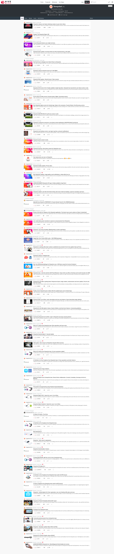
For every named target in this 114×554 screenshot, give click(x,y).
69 (48, 126)
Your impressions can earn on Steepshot (42, 157)
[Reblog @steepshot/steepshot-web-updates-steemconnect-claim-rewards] (51, 82)
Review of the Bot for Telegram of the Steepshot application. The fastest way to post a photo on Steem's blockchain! (60, 212)
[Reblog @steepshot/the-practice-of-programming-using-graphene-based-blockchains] (52, 390)
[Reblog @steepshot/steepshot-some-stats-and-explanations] (52, 443)
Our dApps (61, 2)
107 (48, 186)
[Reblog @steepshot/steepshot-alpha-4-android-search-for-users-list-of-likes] (51, 407)
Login (82, 2)
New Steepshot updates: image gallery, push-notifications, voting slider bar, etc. (51, 174)
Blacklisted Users (44, 12)
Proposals (47, 2)
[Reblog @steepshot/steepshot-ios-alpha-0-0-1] (53, 469)
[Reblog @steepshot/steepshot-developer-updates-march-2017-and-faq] (52, 530)
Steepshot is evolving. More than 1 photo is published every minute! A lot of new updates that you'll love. (57, 246)
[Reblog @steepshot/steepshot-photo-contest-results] (52, 143)
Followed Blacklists (59, 12)
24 (48, 55)
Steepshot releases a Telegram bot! (41, 255)
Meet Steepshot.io (37, 431)
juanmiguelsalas (29, 210)
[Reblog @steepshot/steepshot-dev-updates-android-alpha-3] (52, 452)
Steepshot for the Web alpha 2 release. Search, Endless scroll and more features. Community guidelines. (57, 308)
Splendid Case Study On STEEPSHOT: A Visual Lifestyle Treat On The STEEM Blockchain (53, 202)
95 (48, 195)
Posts (42, 2)
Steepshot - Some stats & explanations (42, 440)
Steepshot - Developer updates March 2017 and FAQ (45, 526)
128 (49, 286)
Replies (30, 18)
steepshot (28, 22)
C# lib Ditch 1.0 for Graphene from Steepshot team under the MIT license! (50, 474)
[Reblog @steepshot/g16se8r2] (51, 160)
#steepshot (36, 200)
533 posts (55, 11)
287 (49, 320)
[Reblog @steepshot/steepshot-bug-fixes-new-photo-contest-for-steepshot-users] (52, 152)
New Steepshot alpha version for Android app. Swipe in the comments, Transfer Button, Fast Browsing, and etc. (59, 105)
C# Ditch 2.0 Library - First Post (40, 414)
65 (48, 160)
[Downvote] (35, 27)
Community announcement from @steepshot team (45, 518)
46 (48, 108)
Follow (110, 6)
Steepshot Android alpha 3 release (41, 448)
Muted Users (51, 12)
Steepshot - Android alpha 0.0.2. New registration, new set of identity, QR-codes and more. (54, 492)
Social (35, 18)
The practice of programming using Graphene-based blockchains (48, 386)
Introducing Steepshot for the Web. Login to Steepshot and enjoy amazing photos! (52, 316)
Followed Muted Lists (68, 12)
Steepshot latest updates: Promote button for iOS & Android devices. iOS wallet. (51, 51)
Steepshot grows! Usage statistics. (41, 368)
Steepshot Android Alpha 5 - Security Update (43, 334)
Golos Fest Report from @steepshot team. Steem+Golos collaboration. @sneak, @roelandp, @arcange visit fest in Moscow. (59, 378)
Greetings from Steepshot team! (40, 509)
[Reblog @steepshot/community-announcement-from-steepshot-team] (52, 521)
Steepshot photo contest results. (40, 139)
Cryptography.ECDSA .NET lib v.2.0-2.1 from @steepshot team (47, 457)
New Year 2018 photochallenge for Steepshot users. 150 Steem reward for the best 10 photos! (54, 264)
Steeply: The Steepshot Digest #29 (41, 34)
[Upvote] (34, 27)
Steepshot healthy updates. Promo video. (42, 165)
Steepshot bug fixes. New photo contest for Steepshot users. (47, 148)
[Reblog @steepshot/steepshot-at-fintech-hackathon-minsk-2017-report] (51, 504)
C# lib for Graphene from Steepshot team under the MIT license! (48, 483)
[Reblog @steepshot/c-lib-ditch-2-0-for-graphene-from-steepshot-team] (52, 426)
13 (48, 363)
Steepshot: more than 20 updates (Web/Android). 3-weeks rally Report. (49, 229)
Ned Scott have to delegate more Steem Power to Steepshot (47, 62)
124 (49, 169)
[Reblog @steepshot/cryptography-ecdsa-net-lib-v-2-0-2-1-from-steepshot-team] (51, 461)
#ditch (36, 412)
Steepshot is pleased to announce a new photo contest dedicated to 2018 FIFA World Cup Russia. (55, 122)
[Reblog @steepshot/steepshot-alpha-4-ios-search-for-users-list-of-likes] (52, 398)
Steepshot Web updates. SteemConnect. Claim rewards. (46, 79)
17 (48, 504)
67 (48, 250)
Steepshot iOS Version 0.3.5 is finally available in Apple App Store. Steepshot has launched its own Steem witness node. (60, 87)
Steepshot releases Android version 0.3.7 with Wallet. (45, 70)
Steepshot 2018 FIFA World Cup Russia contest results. (46, 113)
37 (48, 452)
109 (49, 547)
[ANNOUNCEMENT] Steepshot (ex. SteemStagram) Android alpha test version (51, 544)
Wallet (91, 18)
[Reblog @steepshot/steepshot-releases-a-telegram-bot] (51, 259)
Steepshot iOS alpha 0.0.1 (39, 466)
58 (48, 303)
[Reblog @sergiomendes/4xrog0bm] (51, 65)
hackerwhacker (29, 412)
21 (48, 530)
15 (48, 398)
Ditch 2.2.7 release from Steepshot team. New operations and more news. (50, 325)
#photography (35, 236)
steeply (27, 32)
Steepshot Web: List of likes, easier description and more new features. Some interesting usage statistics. (57, 299)
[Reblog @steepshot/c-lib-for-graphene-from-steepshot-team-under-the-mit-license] (51, 487)
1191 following (61, 11)
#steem (34, 22)
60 (48, 143)
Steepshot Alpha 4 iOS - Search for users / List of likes (45, 395)
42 (48, 521)
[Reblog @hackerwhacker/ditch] (50, 417)
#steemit (34, 315)
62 (48, 495)
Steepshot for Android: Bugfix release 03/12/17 (44, 535)
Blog (22, 18)
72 (48, 134)
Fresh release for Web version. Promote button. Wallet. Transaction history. (50, 96)
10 (48, 346)
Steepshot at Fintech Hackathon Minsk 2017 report (45, 500)
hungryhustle (28, 200)
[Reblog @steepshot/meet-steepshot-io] (51, 435)
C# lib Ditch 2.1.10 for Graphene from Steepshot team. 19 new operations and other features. (54, 360)
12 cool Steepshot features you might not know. (44, 43)
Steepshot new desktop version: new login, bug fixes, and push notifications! (51, 131)
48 (48, 46)
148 (49, 27)
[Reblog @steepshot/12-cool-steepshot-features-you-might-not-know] (52, 46)
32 (48, 435)
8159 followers (48, 11)
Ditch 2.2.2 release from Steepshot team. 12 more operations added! (48, 351)
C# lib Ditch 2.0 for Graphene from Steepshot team (45, 422)
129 (48, 177)
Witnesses (54, 2)
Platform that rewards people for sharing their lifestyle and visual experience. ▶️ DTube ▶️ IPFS (52, 158)
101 (49, 443)
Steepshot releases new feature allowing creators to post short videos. (49, 24)
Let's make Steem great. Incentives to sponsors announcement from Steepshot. (51, 220)
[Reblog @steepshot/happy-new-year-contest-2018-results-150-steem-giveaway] (50, 241)
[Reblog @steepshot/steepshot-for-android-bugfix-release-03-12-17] (50, 538)
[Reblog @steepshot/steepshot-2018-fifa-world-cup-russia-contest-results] (51, 117)
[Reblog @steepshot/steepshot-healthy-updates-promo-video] (52, 169)
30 (48, 82)
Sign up (87, 2)
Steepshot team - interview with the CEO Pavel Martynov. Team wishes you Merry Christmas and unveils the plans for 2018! (61, 272)
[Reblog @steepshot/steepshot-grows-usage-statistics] (51, 372)
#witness (34, 86)
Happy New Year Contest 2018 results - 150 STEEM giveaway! (47, 238)
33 (48, 426)
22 (48, 390)
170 (49, 152)
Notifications (41, 18)
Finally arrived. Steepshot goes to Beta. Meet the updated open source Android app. (52, 290)
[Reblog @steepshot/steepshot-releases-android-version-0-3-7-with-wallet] (52, 74)
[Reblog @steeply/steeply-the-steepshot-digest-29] (51, 37)
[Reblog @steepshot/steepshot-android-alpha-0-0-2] (52, 495)
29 (48, 117)
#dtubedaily (36, 60)
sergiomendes (29, 60)
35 (48, 100)
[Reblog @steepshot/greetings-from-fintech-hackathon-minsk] (52, 512)
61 (48, 233)
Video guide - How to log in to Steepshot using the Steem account (48, 342)
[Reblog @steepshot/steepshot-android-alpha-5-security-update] (51, 337)
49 (48, 74)
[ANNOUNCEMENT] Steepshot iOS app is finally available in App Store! (49, 183)
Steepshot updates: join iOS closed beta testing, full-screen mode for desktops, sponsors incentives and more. (58, 191)
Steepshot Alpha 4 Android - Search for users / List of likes (46, 404)
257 (49, 224)
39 (48, 311)
